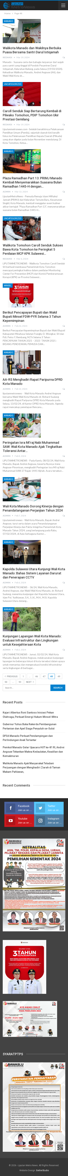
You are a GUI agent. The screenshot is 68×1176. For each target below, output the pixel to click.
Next (29, 682)
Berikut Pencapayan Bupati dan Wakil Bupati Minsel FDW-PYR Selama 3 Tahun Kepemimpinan (32, 317)
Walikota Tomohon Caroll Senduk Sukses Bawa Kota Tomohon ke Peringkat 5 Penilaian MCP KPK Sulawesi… (33, 249)
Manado (8, 21)
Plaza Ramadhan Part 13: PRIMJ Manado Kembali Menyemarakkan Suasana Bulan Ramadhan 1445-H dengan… (32, 182)
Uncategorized (12, 84)
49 (59, 676)
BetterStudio (42, 1170)
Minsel (7, 285)
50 (6, 682)
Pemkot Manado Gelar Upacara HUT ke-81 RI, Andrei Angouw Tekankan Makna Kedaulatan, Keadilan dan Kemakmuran (33, 751)
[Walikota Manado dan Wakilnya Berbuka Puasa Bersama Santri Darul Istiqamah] (22, 31)
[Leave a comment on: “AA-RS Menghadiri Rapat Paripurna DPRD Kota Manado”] (64, 389)
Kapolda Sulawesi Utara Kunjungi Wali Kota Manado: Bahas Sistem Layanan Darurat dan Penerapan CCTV (34, 573)
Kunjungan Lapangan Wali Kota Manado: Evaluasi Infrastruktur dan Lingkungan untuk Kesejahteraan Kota (32, 640)
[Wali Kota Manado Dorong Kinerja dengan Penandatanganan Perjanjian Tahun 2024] (22, 489)
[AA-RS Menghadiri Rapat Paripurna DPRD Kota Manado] (22, 362)
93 (20, 682)
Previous (12, 676)
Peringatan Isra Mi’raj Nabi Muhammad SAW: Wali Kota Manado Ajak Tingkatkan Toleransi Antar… (32, 447)
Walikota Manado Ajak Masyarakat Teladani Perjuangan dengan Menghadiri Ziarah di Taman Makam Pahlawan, (31, 767)
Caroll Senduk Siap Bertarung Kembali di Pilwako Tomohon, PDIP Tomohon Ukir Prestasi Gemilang (32, 115)
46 (36, 676)
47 (44, 676)
